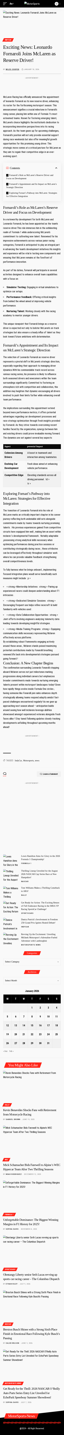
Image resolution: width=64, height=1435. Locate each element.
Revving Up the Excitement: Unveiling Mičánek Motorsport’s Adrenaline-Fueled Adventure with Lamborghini (39, 937)
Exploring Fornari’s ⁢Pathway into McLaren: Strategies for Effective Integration (31, 194)
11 (56, 1016)
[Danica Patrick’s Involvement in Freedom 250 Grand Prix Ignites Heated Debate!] (11, 924)
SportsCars (27, 913)
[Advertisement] (32, 85)
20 (15, 1034)
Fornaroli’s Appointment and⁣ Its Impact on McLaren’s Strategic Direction (31, 186)
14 (24, 1025)
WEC (6, 1160)
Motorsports (28, 760)
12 (7, 1025)
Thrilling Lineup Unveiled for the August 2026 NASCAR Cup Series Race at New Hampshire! (39, 874)
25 (56, 1034)
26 (7, 1043)
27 (15, 1043)
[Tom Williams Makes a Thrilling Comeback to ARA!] (11, 892)
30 (40, 1043)
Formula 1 (26, 863)
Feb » (11, 1051)
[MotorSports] (32, 4)
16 (40, 1025)
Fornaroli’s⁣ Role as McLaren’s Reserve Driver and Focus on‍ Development (29, 177)
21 (24, 1034)
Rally (24, 895)
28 (24, 1043)
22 (32, 1034)
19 (7, 1034)
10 (48, 1016)
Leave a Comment (50, 774)
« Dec (5, 1051)
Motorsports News (31, 945)
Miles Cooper (12, 69)
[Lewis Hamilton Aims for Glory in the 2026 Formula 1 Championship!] (11, 860)
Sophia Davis (12, 1229)
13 (15, 1025)
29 (32, 1043)
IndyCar (8, 40)
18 (56, 1025)
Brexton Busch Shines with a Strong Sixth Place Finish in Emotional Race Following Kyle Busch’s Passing (31, 1334)
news (37, 760)
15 (32, 1025)
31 (48, 1043)
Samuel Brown (13, 1119)
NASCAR (25, 881)
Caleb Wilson (12, 1343)
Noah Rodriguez (14, 1174)
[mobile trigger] (5, 4)
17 (48, 1025)
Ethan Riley (12, 1284)
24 (48, 1034)
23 (40, 1034)
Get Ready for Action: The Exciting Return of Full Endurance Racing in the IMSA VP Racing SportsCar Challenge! (40, 906)
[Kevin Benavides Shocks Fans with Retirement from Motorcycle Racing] (32, 1088)
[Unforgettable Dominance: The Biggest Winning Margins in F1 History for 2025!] (32, 1198)
